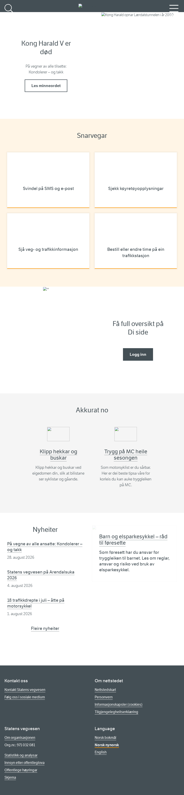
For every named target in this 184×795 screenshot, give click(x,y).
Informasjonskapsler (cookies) (118, 704)
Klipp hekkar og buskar (58, 454)
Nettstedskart (105, 690)
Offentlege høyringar (20, 770)
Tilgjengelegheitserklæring (116, 712)
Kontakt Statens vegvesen (24, 690)
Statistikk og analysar (20, 755)
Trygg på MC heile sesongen (125, 454)
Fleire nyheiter (45, 628)
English (101, 752)
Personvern (104, 697)
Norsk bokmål (105, 737)
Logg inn (138, 354)
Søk (9, 16)
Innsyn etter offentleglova (24, 763)
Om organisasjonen (19, 737)
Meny (173, 16)
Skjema (10, 777)
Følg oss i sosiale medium (24, 697)
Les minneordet (46, 85)
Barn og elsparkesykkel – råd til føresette (133, 539)
